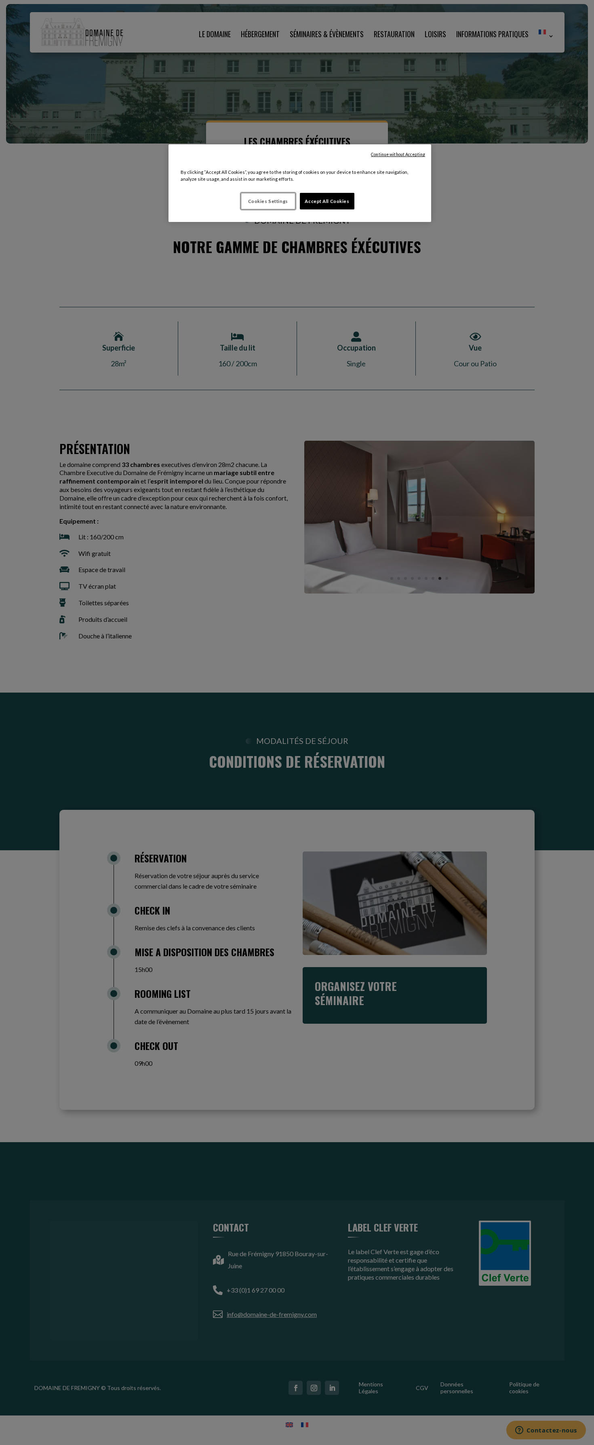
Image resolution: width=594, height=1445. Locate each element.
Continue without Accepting (398, 154)
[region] (300, 183)
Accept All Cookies (327, 201)
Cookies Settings (268, 201)
